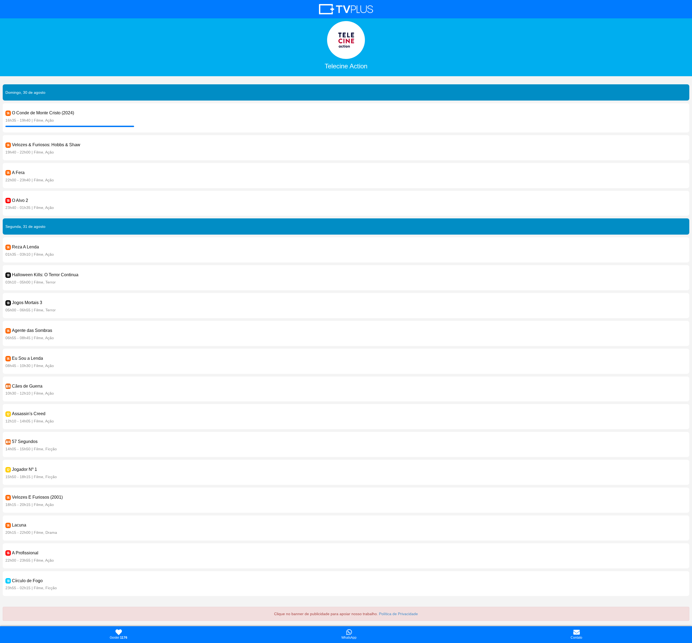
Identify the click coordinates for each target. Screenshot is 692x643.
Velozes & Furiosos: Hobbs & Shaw (46, 144)
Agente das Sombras (32, 330)
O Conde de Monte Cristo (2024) (43, 113)
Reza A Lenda (25, 247)
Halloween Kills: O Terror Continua (45, 274)
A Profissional (25, 553)
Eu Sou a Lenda (27, 358)
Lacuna (19, 525)
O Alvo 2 (20, 200)
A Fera (18, 172)
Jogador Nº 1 (24, 469)
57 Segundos (25, 441)
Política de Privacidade (398, 614)
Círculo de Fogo (27, 580)
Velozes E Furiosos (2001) (37, 497)
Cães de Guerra (27, 386)
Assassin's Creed (28, 413)
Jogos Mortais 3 (27, 302)
